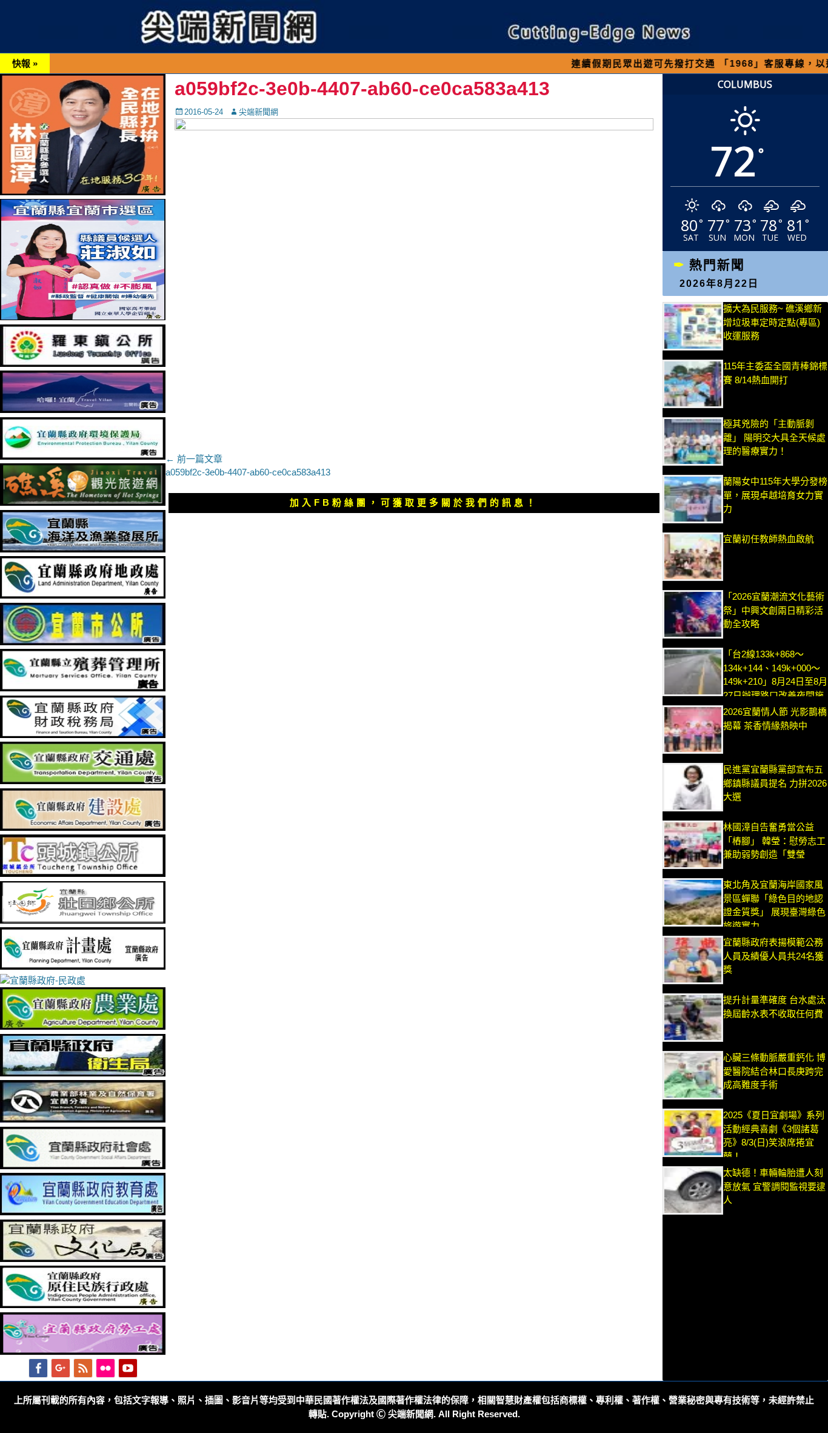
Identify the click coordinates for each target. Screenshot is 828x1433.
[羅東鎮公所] (82, 363)
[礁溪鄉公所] (82, 502)
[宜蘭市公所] (82, 642)
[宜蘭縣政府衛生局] (82, 1073)
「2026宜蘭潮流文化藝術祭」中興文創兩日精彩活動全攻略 (773, 610)
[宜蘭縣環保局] (82, 456)
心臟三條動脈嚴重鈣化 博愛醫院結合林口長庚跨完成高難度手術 (774, 1071)
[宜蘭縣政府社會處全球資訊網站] (82, 1166)
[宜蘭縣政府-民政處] (42, 980)
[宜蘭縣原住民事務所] (82, 1305)
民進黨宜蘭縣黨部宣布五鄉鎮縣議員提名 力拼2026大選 (775, 783)
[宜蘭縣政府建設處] (82, 827)
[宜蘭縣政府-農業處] (82, 1026)
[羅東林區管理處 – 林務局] (82, 1119)
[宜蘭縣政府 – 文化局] (82, 1258)
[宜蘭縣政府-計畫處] (82, 966)
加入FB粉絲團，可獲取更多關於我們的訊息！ (414, 502)
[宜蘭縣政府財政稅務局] (82, 735)
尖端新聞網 (258, 111)
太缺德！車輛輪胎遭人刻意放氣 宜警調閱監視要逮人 (774, 1186)
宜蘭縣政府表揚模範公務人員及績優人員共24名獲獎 (773, 956)
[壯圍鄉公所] (82, 920)
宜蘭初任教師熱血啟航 (768, 539)
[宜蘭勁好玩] (82, 409)
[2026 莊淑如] (82, 317)
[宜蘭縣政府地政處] (82, 595)
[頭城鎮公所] (82, 873)
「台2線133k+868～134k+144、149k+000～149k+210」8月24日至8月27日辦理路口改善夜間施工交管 (775, 681)
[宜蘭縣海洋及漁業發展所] (82, 549)
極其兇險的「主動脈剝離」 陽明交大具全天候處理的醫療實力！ (774, 437)
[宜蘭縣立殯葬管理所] (82, 688)
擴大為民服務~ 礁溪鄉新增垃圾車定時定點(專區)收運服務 (772, 322)
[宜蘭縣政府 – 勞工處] (82, 1351)
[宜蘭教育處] (82, 1212)
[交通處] (82, 781)
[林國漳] (82, 192)
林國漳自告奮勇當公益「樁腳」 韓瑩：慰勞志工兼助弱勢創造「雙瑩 (774, 840)
